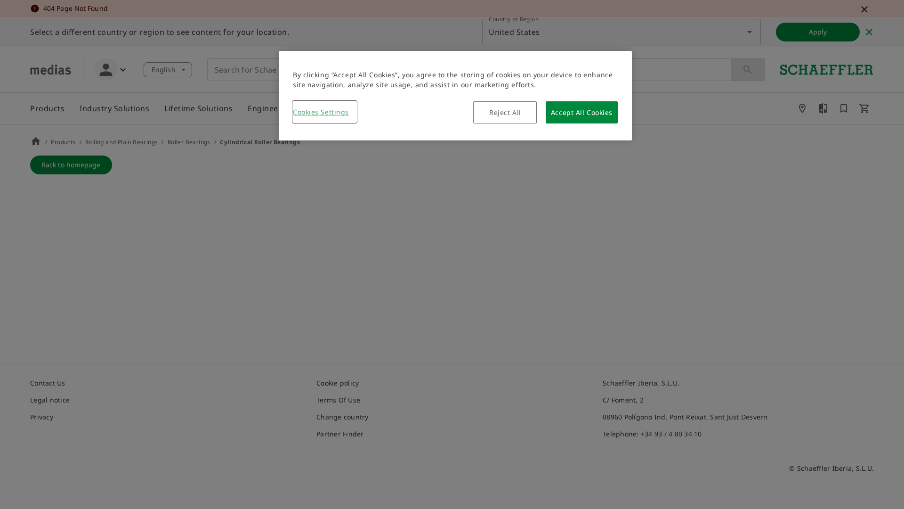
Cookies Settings (321, 111)
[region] (455, 95)
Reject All (505, 112)
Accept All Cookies (582, 112)
